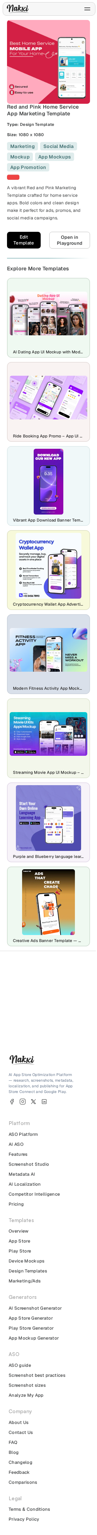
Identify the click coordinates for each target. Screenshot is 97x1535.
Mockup (20, 157)
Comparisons (23, 1482)
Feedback (19, 1472)
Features (18, 1154)
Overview (19, 1231)
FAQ (13, 1442)
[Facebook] (12, 1101)
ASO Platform (23, 1134)
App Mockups (54, 157)
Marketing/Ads (25, 1281)
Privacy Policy (24, 1519)
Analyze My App (26, 1395)
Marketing (22, 146)
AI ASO (16, 1144)
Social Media (58, 146)
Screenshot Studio (29, 1164)
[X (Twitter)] (33, 1101)
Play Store (20, 1251)
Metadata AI (22, 1174)
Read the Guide (45, 1032)
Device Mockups (26, 1261)
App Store (19, 1241)
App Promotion (28, 167)
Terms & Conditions (29, 1509)
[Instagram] (22, 1101)
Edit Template (23, 240)
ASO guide (20, 1365)
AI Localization (25, 1184)
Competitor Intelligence (34, 1194)
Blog (14, 1452)
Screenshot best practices (37, 1375)
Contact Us (21, 1432)
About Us (19, 1422)
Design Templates (28, 1271)
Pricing (16, 1204)
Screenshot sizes (27, 1385)
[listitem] (13, 177)
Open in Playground (69, 240)
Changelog (20, 1462)
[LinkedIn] (44, 1101)
